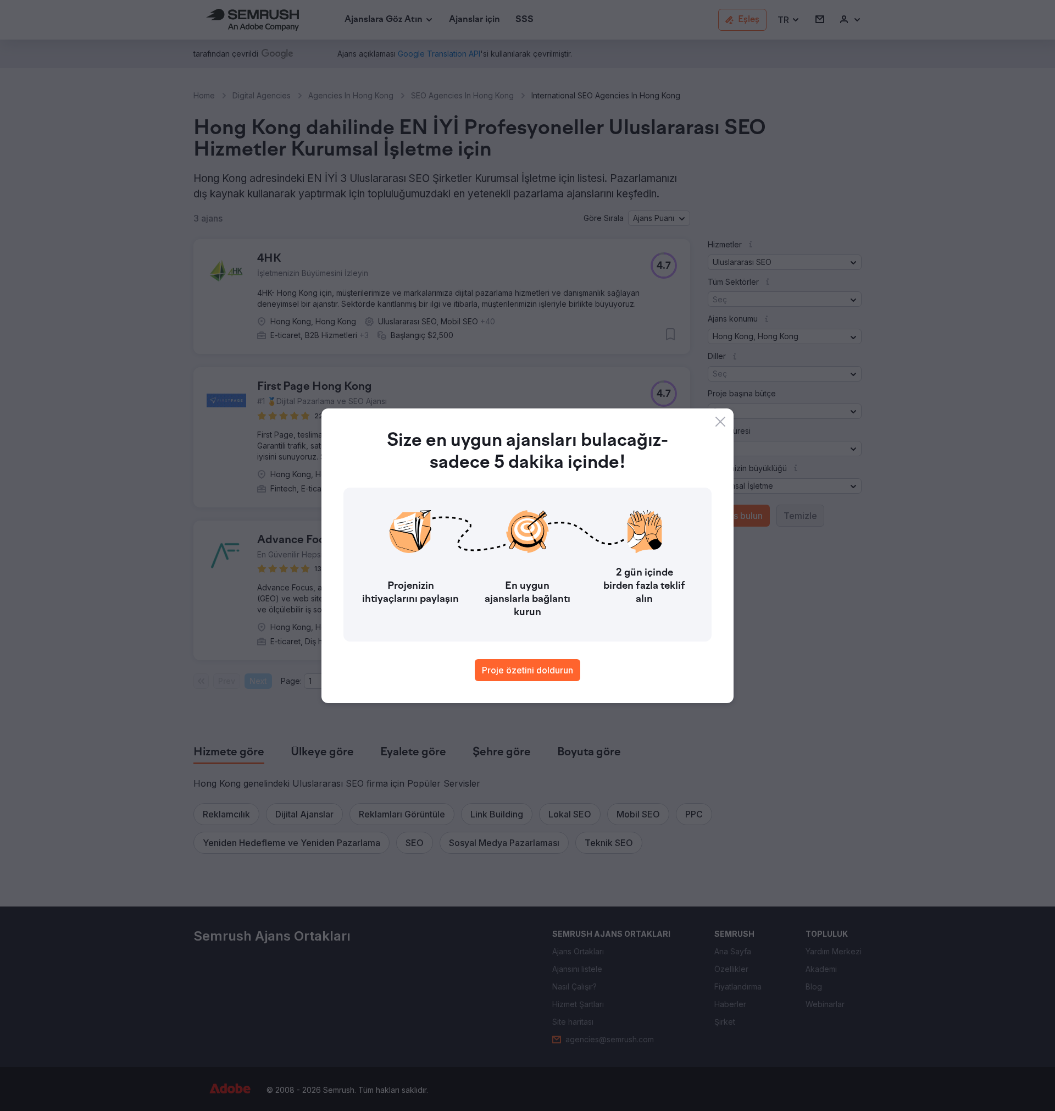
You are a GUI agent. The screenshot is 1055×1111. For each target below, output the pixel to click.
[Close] (720, 421)
